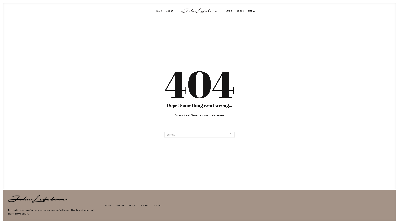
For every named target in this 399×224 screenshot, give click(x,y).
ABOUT (120, 205)
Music (229, 11)
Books (240, 11)
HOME (108, 205)
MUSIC (132, 205)
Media (251, 11)
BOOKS (145, 205)
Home (159, 11)
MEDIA (157, 205)
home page (219, 115)
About (170, 11)
